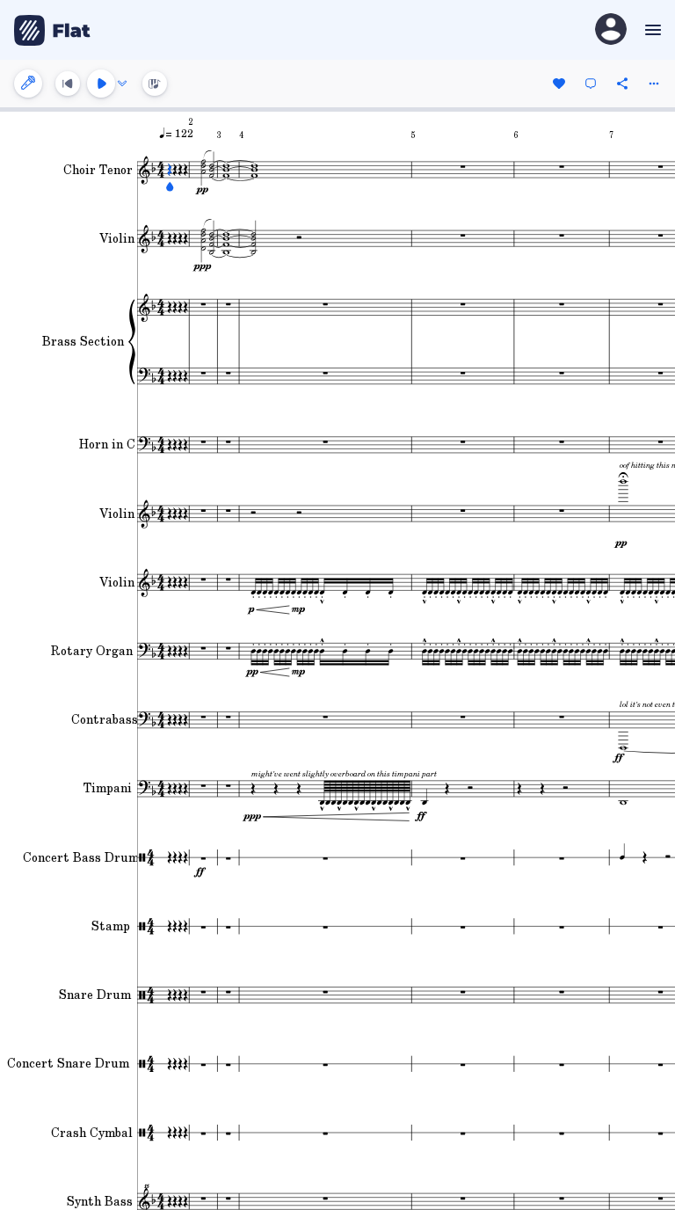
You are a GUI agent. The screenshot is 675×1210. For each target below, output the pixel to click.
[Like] (559, 83)
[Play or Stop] (101, 83)
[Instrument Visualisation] (154, 83)
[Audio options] (122, 83)
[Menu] (651, 30)
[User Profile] (611, 30)
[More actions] (654, 84)
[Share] (622, 84)
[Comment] (590, 83)
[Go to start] (67, 83)
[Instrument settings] (28, 83)
